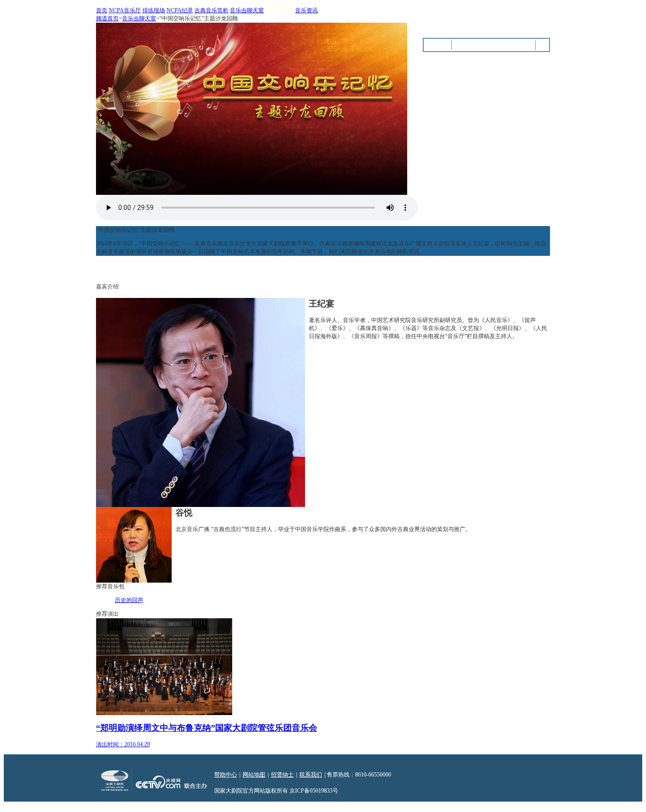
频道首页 (107, 18)
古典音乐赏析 (211, 10)
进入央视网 (536, 19)
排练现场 (153, 10)
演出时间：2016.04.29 (123, 744)
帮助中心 (225, 774)
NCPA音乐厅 (125, 10)
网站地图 (254, 774)
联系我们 (310, 774)
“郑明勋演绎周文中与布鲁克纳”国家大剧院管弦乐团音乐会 (206, 728)
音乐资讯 (306, 10)
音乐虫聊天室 (247, 10)
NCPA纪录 (179, 10)
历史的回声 (129, 600)
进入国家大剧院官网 (487, 19)
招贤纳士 (282, 774)
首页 (101, 10)
